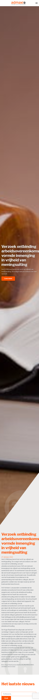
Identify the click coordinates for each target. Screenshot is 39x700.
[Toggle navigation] (36, 3)
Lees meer (8, 278)
